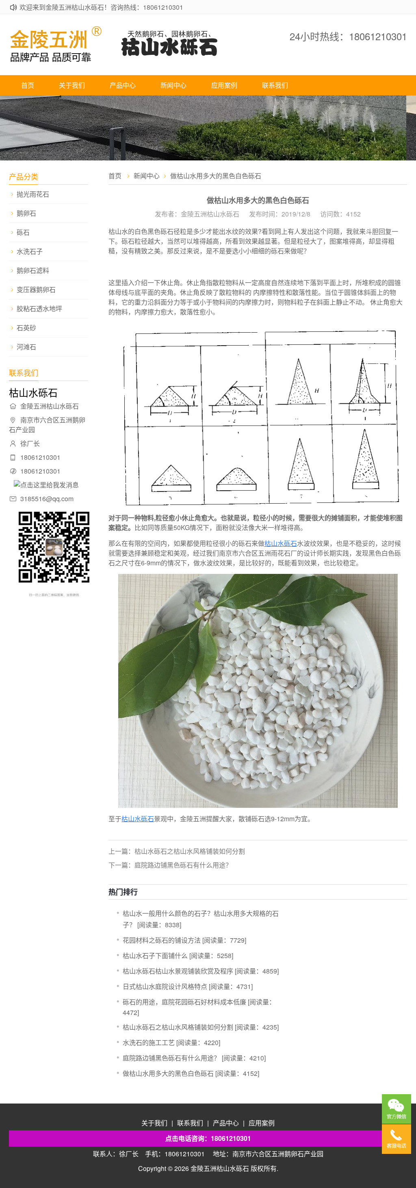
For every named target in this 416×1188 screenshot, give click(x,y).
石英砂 (26, 328)
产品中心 (123, 85)
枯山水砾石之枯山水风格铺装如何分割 (178, 1027)
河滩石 (26, 347)
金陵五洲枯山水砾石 (220, 1168)
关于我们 (72, 85)
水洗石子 (30, 251)
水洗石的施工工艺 (149, 1042)
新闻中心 (173, 85)
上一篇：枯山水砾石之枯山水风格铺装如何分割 (176, 851)
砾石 (23, 232)
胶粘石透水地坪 (39, 309)
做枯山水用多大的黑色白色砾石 (168, 1073)
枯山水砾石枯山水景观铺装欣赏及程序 (178, 971)
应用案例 (224, 85)
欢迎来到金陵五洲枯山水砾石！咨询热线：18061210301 (101, 7)
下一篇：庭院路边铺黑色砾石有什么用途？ (170, 865)
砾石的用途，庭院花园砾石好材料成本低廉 (184, 1001)
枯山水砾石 (280, 543)
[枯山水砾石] (131, 60)
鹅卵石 (26, 213)
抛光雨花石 (33, 194)
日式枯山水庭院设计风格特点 (165, 986)
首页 (27, 85)
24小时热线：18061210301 (348, 36)
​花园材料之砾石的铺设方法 (162, 940)
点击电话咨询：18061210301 (208, 1138)
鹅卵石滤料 (33, 270)
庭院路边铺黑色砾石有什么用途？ (171, 1057)
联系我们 (275, 85)
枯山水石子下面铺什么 (155, 955)
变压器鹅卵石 (36, 290)
